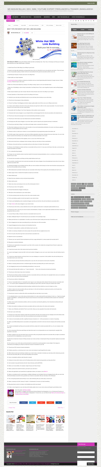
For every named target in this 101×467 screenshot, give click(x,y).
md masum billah (82, 188)
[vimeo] (86, 20)
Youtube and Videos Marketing (84, 89)
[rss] (81, 20)
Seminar (81, 201)
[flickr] (88, 20)
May (73, 131)
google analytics (90, 205)
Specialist (87, 203)
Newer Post (12, 407)
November (74, 133)
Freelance (84, 199)
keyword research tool (83, 207)
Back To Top (90, 463)
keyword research (74, 188)
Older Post (60, 407)
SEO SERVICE (15, 16)
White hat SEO (58, 25)
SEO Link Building (49, 25)
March (73, 155)
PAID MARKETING (37, 16)
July (73, 165)
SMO (72, 201)
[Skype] (83, 20)
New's (53, 16)
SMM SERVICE (47, 16)
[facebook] (71, 20)
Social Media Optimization (76, 199)
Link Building (15, 25)
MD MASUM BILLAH (18, 451)
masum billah (23, 25)
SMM (86, 183)
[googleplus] (73, 20)
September (74, 145)
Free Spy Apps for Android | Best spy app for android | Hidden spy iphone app (85, 117)
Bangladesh (73, 183)
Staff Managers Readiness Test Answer (78, 205)
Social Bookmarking (88, 201)
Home (8, 17)
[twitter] (78, 20)
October (74, 143)
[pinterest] (76, 20)
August (73, 148)
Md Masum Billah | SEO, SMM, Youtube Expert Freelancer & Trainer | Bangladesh (50, 9)
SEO (42, 25)
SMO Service (90, 183)
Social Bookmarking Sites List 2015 (77, 203)
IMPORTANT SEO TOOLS (26, 16)
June (73, 136)
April (73, 153)
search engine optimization (34, 25)
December (74, 128)
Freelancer (79, 183)
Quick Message (81, 444)
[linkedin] (91, 20)
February (74, 138)
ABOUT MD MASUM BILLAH (63, 16)
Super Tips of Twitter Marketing (84, 97)
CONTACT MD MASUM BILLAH (78, 16)
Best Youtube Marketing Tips (83, 81)
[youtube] (93, 20)
